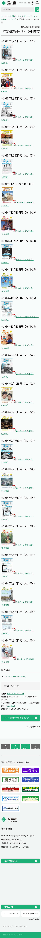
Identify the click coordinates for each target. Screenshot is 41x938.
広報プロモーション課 (15, 694)
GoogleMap (5, 839)
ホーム (3, 16)
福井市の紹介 (11, 861)
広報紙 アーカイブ (8, 19)
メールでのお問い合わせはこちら (17, 718)
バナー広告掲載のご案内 (21, 762)
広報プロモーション (27, 16)
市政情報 (13, 16)
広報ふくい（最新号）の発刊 (15, 676)
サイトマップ (7, 926)
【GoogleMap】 (10, 706)
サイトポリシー (20, 926)
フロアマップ (16, 839)
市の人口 (9, 907)
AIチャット (25, 748)
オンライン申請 (35, 748)
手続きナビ (15, 748)
